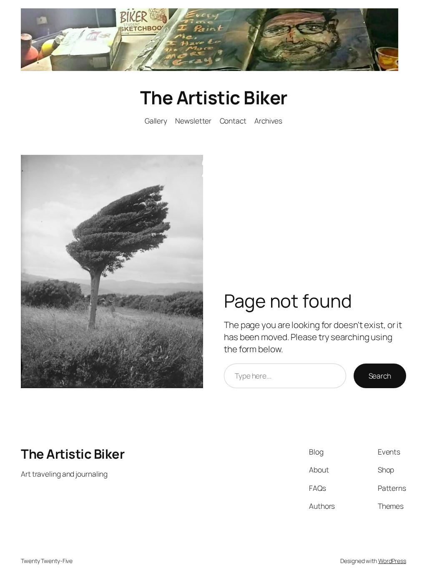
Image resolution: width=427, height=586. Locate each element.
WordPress (392, 561)
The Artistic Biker (213, 97)
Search (380, 376)
